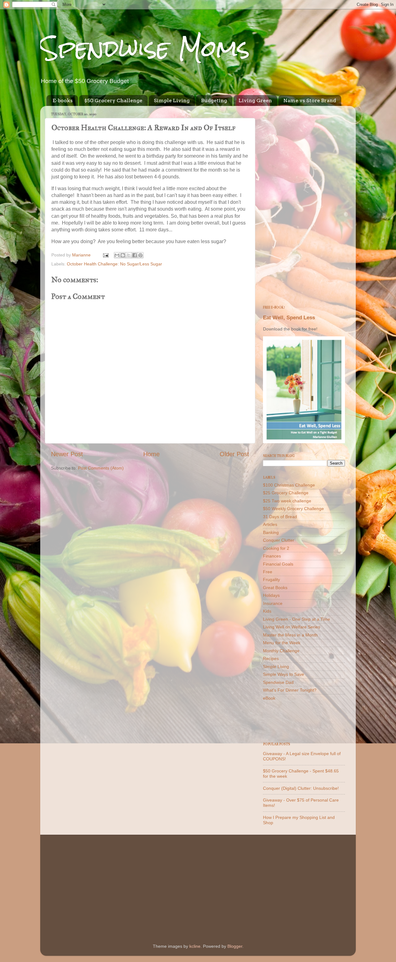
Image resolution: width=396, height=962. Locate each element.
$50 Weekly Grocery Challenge (293, 508)
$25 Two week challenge (287, 500)
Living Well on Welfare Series (291, 626)
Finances (272, 555)
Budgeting (214, 100)
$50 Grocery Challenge (113, 100)
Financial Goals (278, 564)
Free (267, 571)
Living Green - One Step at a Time (296, 619)
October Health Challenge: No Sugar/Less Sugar (114, 263)
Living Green (255, 100)
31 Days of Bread (280, 516)
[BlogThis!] (123, 255)
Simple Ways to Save (283, 674)
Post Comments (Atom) (101, 468)
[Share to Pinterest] (140, 255)
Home (151, 454)
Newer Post (67, 454)
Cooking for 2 (276, 548)
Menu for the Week (281, 642)
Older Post (234, 454)
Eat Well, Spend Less (289, 318)
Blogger (234, 946)
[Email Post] (105, 254)
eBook (269, 698)
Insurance (272, 603)
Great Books (275, 587)
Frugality (271, 579)
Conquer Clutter (278, 540)
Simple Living (172, 100)
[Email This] (117, 255)
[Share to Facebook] (134, 255)
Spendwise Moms (145, 48)
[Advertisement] (304, 203)
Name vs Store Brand (309, 100)
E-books (63, 100)
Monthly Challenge (281, 650)
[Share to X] (129, 255)
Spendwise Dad (278, 682)
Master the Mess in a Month (290, 634)
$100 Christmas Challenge (289, 485)
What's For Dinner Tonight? (289, 690)
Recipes (271, 658)
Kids (267, 611)
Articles (270, 524)
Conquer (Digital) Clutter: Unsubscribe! (301, 788)
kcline (194, 946)
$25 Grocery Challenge (285, 492)
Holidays (271, 595)
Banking (271, 532)
